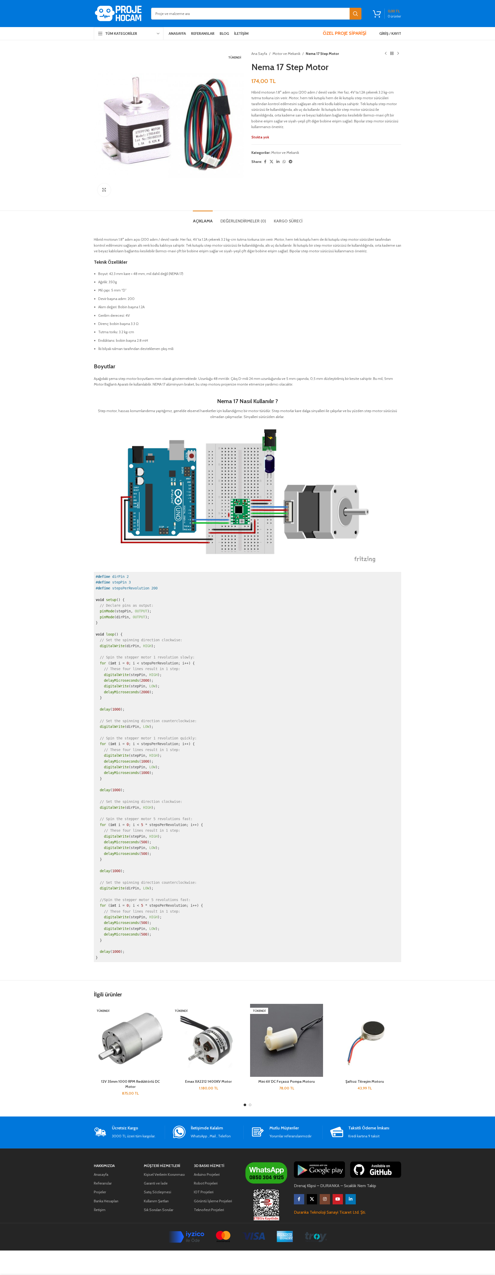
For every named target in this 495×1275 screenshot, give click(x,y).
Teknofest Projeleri (209, 1209)
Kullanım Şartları (156, 1201)
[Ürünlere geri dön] (392, 54)
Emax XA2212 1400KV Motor (208, 1081)
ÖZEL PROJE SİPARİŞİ (344, 33)
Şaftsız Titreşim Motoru (364, 1081)
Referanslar (103, 1183)
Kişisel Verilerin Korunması (164, 1174)
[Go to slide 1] (245, 1105)
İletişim (99, 1209)
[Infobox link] (129, 1132)
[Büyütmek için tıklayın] (104, 190)
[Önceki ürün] (386, 54)
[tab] (203, 218)
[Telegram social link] (290, 161)
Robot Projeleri (206, 1183)
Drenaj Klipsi (305, 1185)
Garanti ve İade (156, 1183)
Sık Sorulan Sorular (158, 1209)
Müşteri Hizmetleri (162, 1165)
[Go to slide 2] (250, 1105)
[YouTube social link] (338, 1199)
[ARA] (355, 14)
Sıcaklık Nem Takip (360, 1185)
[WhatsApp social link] (284, 161)
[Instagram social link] (325, 1199)
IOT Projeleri (203, 1192)
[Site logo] (118, 13)
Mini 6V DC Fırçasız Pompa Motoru (286, 1081)
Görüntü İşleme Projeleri (213, 1201)
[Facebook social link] (265, 161)
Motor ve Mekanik (286, 53)
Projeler (100, 1192)
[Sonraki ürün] (398, 54)
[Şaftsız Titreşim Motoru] (364, 1040)
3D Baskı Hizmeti (209, 1165)
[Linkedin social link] (278, 161)
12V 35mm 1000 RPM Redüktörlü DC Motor (130, 1084)
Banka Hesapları (106, 1201)
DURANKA (330, 1185)
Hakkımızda (104, 1165)
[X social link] (271, 161)
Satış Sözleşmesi (157, 1192)
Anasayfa (101, 1174)
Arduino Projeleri (207, 1174)
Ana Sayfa (259, 53)
